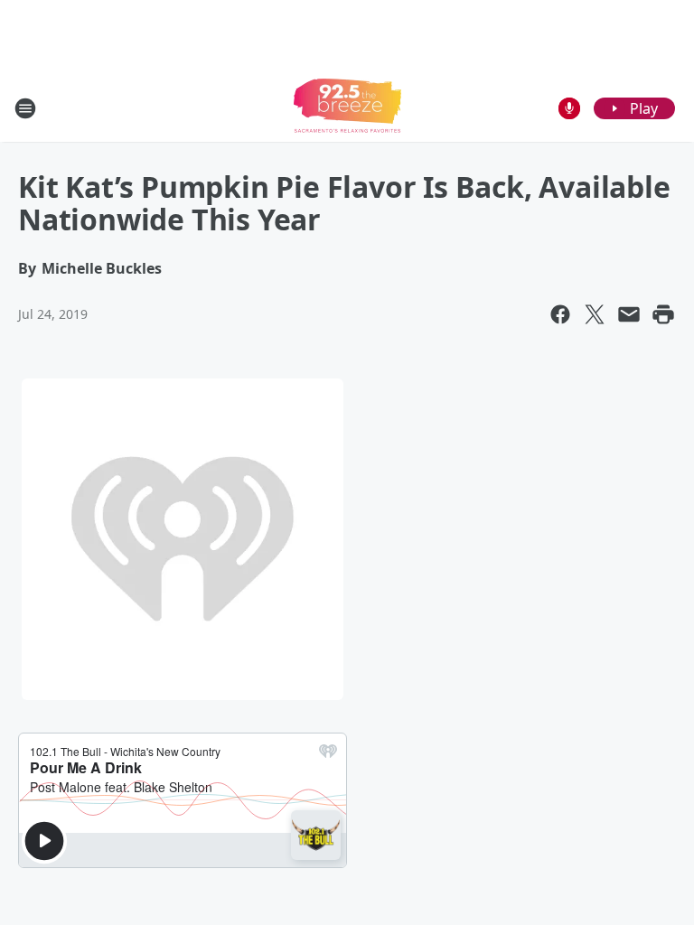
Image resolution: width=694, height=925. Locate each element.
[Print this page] (663, 314)
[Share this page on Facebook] (560, 314)
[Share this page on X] (594, 314)
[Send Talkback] (569, 108)
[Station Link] (347, 108)
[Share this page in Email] (629, 314)
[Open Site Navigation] (25, 108)
